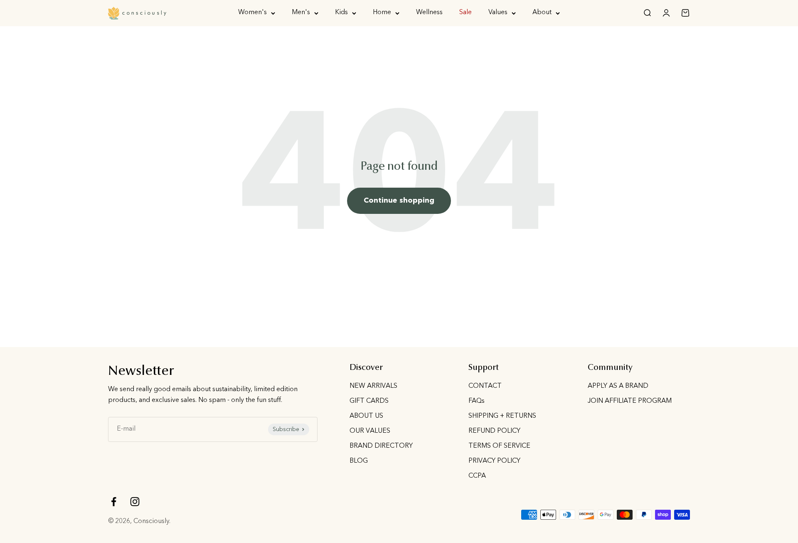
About (542, 12)
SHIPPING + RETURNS (502, 416)
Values (497, 12)
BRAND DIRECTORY (381, 446)
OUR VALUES (370, 431)
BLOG (359, 461)
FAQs (476, 401)
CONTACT (485, 386)
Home (382, 12)
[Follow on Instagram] (134, 501)
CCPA (477, 476)
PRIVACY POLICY (494, 461)
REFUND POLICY (494, 431)
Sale (465, 12)
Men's (301, 12)
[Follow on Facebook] (113, 501)
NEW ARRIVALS (373, 386)
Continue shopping (399, 200)
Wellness (429, 12)
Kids (341, 12)
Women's (252, 12)
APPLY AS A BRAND (618, 386)
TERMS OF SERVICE (499, 446)
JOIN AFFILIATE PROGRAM (630, 401)
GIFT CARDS (369, 401)
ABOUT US (366, 416)
